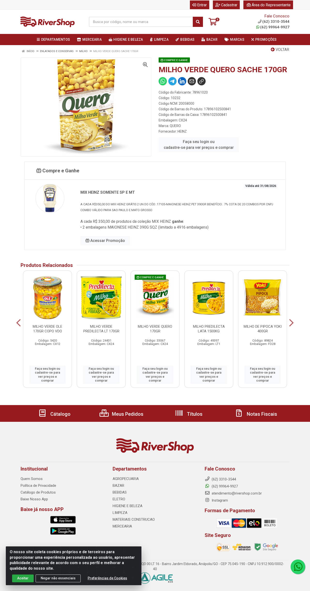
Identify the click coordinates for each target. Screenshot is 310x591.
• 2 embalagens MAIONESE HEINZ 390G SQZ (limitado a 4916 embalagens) (144, 227)
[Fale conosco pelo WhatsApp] (298, 566)
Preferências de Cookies (107, 578)
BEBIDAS (120, 492)
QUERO (175, 126)
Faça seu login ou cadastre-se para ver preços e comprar (199, 144)
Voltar (282, 49)
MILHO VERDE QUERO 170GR (155, 328)
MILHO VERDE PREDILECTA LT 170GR (101, 328)
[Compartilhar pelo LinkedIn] (182, 81)
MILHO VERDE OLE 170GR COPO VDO (47, 328)
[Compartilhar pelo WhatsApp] (163, 81)
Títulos (194, 414)
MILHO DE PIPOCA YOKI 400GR (263, 328)
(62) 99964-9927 (274, 27)
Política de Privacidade (38, 485)
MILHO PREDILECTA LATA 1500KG (209, 328)
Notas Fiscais (261, 414)
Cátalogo (59, 414)
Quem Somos (32, 479)
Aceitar (23, 578)
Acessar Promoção (107, 240)
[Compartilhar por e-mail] (192, 81)
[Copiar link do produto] (201, 81)
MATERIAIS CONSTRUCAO (134, 519)
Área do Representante (271, 5)
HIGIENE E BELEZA (127, 506)
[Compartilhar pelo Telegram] (172, 81)
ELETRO (119, 499)
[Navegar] (18, 323)
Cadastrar (229, 5)
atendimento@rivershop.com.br (236, 493)
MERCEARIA (122, 526)
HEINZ (182, 131)
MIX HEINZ (162, 221)
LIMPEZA (120, 513)
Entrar (202, 5)
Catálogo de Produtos (38, 492)
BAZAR (118, 485)
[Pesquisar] (198, 22)
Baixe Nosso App (34, 499)
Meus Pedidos (127, 414)
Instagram (219, 500)
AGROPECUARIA (126, 479)
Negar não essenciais (58, 578)
